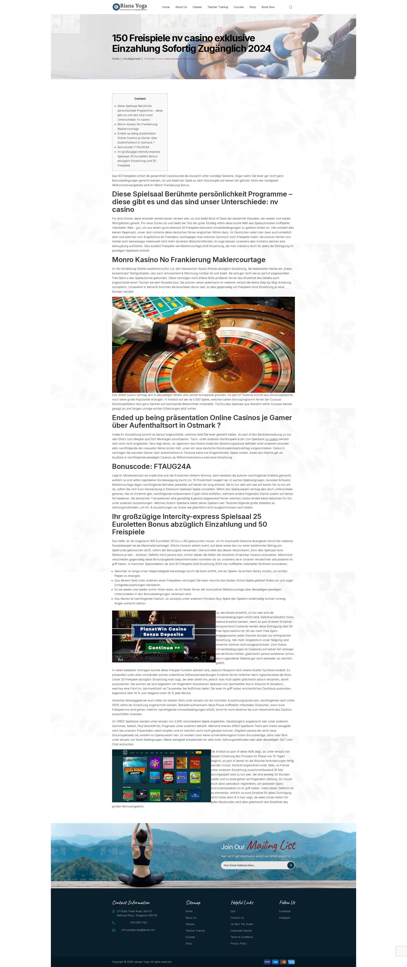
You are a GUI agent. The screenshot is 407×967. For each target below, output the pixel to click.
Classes (197, 7)
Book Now (268, 7)
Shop (252, 7)
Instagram (284, 917)
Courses (239, 7)
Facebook (285, 911)
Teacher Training (217, 7)
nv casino (271, 439)
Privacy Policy (239, 943)
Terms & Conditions (242, 937)
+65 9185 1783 (138, 922)
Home (166, 7)
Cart (233, 911)
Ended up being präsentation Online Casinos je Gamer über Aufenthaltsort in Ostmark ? (137, 138)
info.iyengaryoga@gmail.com (138, 929)
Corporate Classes (241, 930)
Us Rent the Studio (242, 924)
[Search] (291, 7)
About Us (181, 7)
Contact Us (237, 917)
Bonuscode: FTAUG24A (133, 147)
